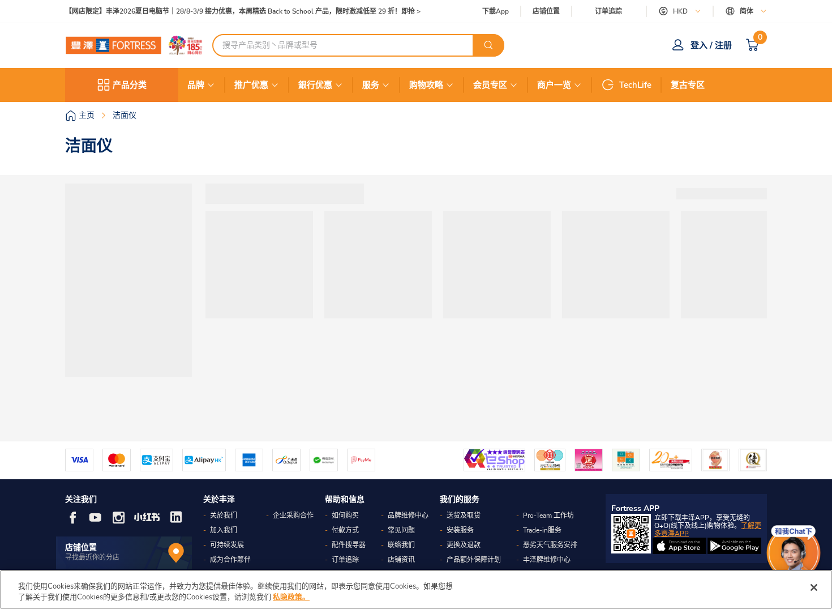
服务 (370, 85)
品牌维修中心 (408, 515)
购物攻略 (426, 85)
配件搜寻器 (349, 545)
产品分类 (130, 85)
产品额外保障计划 (474, 559)
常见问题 (401, 530)
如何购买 (345, 515)
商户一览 (554, 85)
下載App (495, 11)
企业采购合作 (293, 515)
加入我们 (223, 530)
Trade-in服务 (542, 530)
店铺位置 (546, 11)
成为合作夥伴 (230, 559)
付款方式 (345, 530)
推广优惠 (251, 85)
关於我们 (223, 515)
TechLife (635, 85)
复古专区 (688, 85)
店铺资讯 (401, 559)
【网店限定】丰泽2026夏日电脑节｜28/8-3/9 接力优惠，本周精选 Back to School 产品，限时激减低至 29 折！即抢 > (243, 11)
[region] (416, 589)
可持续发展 (227, 545)
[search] (488, 45)
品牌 (195, 85)
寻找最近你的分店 (92, 557)
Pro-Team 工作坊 (548, 515)
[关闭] (813, 587)
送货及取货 (464, 515)
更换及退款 (464, 545)
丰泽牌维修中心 (547, 559)
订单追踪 (608, 11)
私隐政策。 (291, 597)
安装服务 (460, 530)
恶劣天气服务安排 (550, 545)
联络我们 (401, 545)
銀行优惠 (315, 85)
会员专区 (490, 85)
